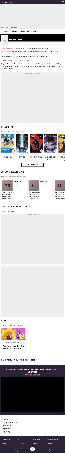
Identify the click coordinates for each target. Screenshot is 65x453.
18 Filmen (12, 56)
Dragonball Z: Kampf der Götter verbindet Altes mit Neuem (13, 347)
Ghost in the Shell (33, 64)
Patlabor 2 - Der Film (7, 198)
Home (2, 27)
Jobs (4, 443)
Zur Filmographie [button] (32, 165)
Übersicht (5, 31)
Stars (7, 27)
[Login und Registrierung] (59, 2)
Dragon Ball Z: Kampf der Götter (49, 64)
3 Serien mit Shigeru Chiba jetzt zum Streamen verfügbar (31, 48)
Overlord (42, 66)
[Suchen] (54, 2)
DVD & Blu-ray (26, 31)
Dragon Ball (35, 66)
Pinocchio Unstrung (32, 374)
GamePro (35, 443)
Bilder (35, 31)
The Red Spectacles (36, 157)
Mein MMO (50, 443)
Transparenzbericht (52, 439)
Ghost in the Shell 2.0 (34, 196)
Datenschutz (36, 439)
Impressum (6, 439)
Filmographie (15, 31)
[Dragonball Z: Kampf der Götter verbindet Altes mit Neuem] (13, 334)
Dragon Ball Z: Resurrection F (10, 66)
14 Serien (22, 56)
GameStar (21, 443)
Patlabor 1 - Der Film (7, 196)
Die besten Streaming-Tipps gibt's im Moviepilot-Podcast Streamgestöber (35, 51)
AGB (19, 439)
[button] (15, 451)
